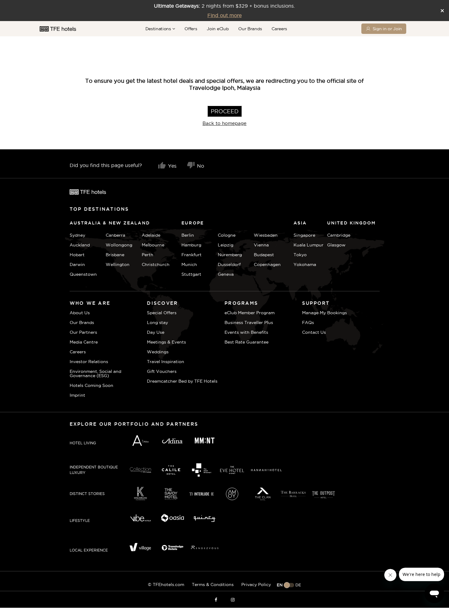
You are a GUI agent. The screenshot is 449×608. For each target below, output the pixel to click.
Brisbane (115, 255)
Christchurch (156, 264)
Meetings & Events (166, 342)
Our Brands (250, 28)
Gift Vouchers (162, 371)
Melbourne (153, 245)
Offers (190, 28)
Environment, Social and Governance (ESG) (95, 373)
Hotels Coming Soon (91, 385)
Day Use (155, 332)
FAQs (308, 322)
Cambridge (334, 235)
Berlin (187, 235)
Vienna (261, 245)
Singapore (304, 235)
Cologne (226, 235)
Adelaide (151, 235)
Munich (189, 264)
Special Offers (162, 313)
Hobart (77, 255)
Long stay (157, 322)
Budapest (264, 255)
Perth (147, 255)
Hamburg (191, 245)
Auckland (80, 245)
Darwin (77, 264)
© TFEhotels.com (166, 584)
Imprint (77, 395)
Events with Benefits (246, 332)
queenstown (83, 274)
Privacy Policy (256, 584)
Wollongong (119, 245)
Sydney (77, 235)
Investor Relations (89, 361)
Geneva (226, 274)
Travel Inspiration (165, 361)
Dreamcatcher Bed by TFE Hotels (182, 381)
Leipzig (225, 245)
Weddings (158, 352)
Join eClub (217, 28)
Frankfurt (191, 255)
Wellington (118, 264)
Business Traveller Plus (248, 322)
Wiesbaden (266, 235)
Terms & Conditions (213, 584)
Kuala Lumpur (308, 245)
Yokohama (305, 264)
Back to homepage (224, 123)
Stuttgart (191, 274)
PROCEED (225, 111)
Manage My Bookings (324, 313)
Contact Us (314, 332)
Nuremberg (230, 255)
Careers (279, 28)
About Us (80, 313)
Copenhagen (267, 264)
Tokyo (300, 255)
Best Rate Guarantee (246, 342)
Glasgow (334, 245)
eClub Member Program (249, 313)
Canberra (115, 235)
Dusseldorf (229, 264)
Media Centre (84, 342)
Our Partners (83, 332)
